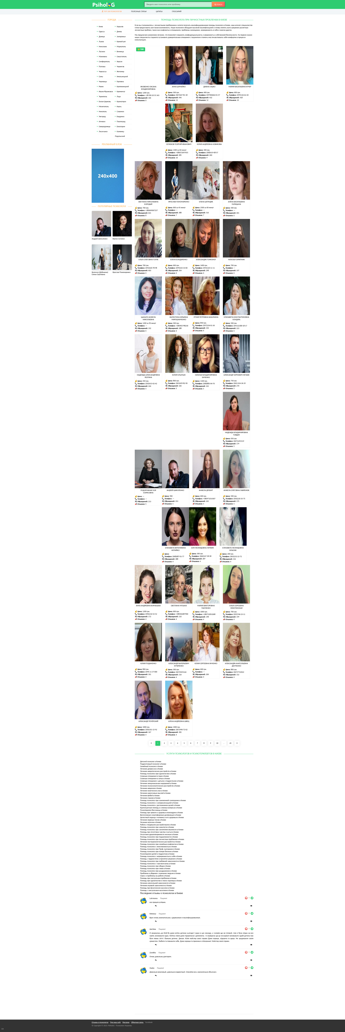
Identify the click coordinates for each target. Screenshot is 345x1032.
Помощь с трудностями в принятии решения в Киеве (161, 859)
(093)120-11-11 (209, 268)
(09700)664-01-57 (213, 95)
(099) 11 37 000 (151, 672)
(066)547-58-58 (205, 556)
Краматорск (121, 102)
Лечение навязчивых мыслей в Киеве (155, 793)
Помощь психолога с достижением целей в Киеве (160, 805)
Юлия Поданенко (148, 664)
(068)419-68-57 (212, 153)
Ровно (101, 87)
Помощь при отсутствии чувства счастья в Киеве (159, 832)
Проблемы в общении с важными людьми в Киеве (160, 873)
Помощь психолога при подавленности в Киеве (159, 837)
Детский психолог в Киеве (150, 762)
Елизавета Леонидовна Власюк (233, 549)
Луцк (119, 97)
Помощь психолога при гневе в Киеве (155, 869)
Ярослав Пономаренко (178, 202)
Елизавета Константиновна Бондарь (236, 318)
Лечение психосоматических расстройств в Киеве (160, 786)
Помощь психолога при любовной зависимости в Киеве (162, 861)
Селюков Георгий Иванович (178, 144)
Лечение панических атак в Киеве (154, 791)
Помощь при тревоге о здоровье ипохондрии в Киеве (161, 813)
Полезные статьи (138, 12)
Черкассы (102, 72)
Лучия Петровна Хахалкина (206, 317)
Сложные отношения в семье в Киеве (155, 779)
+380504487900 (182, 614)
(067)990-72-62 (181, 730)
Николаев (103, 47)
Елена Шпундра (206, 202)
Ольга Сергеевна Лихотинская (236, 607)
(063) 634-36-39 (240, 383)
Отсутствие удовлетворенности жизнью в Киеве (159, 835)
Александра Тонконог (206, 260)
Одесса (102, 32)
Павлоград (121, 122)
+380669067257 (151, 211)
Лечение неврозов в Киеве (151, 788)
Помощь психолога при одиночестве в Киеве (158, 774)
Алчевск (102, 122)
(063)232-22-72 (236, 557)
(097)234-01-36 (209, 326)
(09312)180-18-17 (240, 326)
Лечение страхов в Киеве (150, 798)
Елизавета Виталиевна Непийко (175, 549)
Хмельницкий (122, 77)
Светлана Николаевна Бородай (148, 203)
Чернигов (120, 67)
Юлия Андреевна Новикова (209, 144)
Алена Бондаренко (178, 260)
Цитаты (159, 12)
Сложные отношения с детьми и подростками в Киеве (161, 781)
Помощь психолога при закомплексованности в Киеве (161, 830)
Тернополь (103, 97)
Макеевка (103, 57)
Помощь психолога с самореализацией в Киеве (159, 803)
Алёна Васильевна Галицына (236, 203)
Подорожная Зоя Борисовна (148, 491)
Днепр (119, 32)
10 (217, 743)
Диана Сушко (209, 87)
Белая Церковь (105, 102)
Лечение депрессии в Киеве (151, 769)
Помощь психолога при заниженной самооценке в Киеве (163, 801)
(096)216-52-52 (151, 614)
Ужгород (102, 117)
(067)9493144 (181, 672)
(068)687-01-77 (178, 557)
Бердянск (120, 117)
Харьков (120, 27)
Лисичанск (103, 132)
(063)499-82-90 (181, 383)
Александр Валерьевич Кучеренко (178, 665)
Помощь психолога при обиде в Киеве (155, 866)
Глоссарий (176, 12)
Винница (120, 52)
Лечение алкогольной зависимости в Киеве (157, 883)
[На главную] (104, 4)
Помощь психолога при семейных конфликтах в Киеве (162, 844)
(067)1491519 (239, 441)
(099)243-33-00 (181, 268)
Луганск (102, 52)
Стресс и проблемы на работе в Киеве (155, 876)
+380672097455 (182, 153)
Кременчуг (121, 92)
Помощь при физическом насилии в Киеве (157, 888)
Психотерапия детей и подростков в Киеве (157, 854)
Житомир (120, 72)
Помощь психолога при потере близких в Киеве (159, 852)
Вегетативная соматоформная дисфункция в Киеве (160, 815)
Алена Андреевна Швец (178, 721)
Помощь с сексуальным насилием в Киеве (157, 890)
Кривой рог (121, 42)
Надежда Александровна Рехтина (148, 376)
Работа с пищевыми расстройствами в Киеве (158, 825)
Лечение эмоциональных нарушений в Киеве (158, 784)
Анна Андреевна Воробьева (148, 606)
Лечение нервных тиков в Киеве (153, 820)
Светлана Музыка (179, 606)
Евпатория (121, 127)
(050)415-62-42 (151, 384)
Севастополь (122, 57)
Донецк (102, 37)
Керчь (119, 107)
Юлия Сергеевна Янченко (206, 664)
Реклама (126, 1022)
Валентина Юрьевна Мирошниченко (179, 318)
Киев (101, 27)
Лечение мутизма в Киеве (150, 822)
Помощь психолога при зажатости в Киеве (157, 827)
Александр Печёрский (148, 721)
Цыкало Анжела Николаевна (148, 318)
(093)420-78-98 (151, 268)
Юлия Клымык (179, 375)
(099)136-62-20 (243, 95)
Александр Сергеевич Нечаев (236, 375)
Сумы (101, 77)
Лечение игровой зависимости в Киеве (156, 886)
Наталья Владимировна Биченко (206, 376)
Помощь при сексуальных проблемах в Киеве (158, 878)
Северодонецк (104, 127)
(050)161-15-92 (151, 730)
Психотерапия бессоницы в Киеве (153, 810)
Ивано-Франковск (106, 92)
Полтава (102, 67)
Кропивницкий (123, 87)
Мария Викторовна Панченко (206, 607)
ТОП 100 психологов (112, 12)
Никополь (103, 112)
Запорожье (121, 37)
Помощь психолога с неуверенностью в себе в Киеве (161, 856)
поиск (219, 5)
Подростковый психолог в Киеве (153, 764)
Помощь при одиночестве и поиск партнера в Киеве (161, 881)
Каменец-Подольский (120, 134)
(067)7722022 (239, 672)
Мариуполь (121, 47)
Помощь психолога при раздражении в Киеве (158, 871)
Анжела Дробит (206, 490)
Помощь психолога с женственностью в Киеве (158, 847)
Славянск (120, 112)
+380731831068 (209, 614)
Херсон (119, 62)
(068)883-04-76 (209, 384)
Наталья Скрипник (236, 260)
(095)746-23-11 (239, 614)
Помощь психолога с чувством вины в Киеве (157, 864)
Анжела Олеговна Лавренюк (236, 490)
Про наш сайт (115, 1022)
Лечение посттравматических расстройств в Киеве (160, 842)
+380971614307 (209, 499)
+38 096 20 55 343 (152, 95)
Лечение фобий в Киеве (150, 796)
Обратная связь (137, 1022)
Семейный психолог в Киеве (151, 766)
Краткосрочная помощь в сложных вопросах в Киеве (161, 808)
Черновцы (103, 82)
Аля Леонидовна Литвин (202, 548)
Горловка (120, 82)
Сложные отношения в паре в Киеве (154, 776)
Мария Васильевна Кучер (240, 87)
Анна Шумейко (179, 87)
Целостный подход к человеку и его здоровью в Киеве (162, 818)
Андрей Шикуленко (175, 490)
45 (230, 743)
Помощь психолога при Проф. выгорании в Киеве (160, 849)
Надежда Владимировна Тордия (236, 434)
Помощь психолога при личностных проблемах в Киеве (162, 839)
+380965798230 (182, 326)
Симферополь (104, 62)
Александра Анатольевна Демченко (236, 665)
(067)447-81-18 (181, 95)
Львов (101, 42)
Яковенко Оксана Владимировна (148, 88)
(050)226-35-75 (239, 499)
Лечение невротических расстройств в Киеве (158, 771)
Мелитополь (104, 107)
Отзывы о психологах (100, 1022)
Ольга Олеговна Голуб (148, 260)
